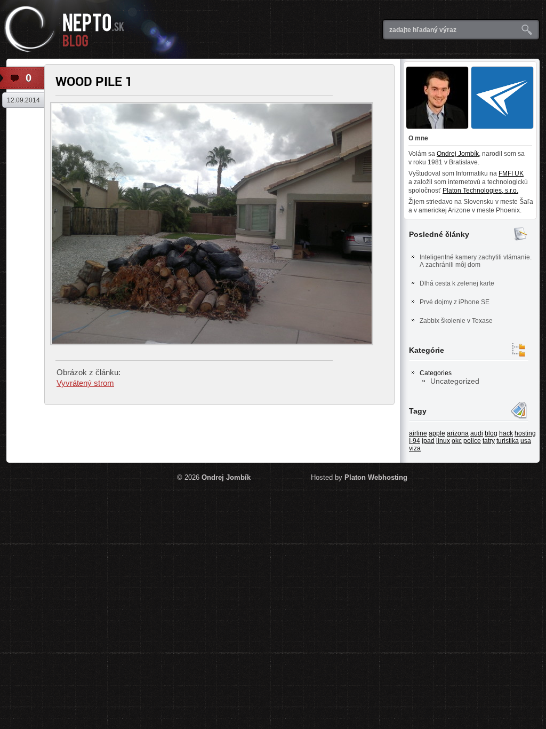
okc (457, 441)
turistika (507, 441)
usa (525, 441)
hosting (525, 433)
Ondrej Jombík (458, 153)
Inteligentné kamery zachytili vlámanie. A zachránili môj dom (476, 260)
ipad (428, 441)
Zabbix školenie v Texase (456, 320)
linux (443, 441)
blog (491, 433)
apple (437, 433)
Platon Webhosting (375, 477)
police (472, 441)
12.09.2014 (23, 100)
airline (418, 433)
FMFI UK (511, 173)
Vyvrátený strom (85, 382)
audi (476, 433)
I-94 (414, 441)
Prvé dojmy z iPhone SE (454, 302)
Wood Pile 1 (94, 81)
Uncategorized (454, 381)
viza (415, 448)
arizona (458, 433)
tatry (489, 441)
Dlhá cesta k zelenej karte (457, 283)
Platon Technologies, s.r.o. (480, 190)
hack (506, 433)
